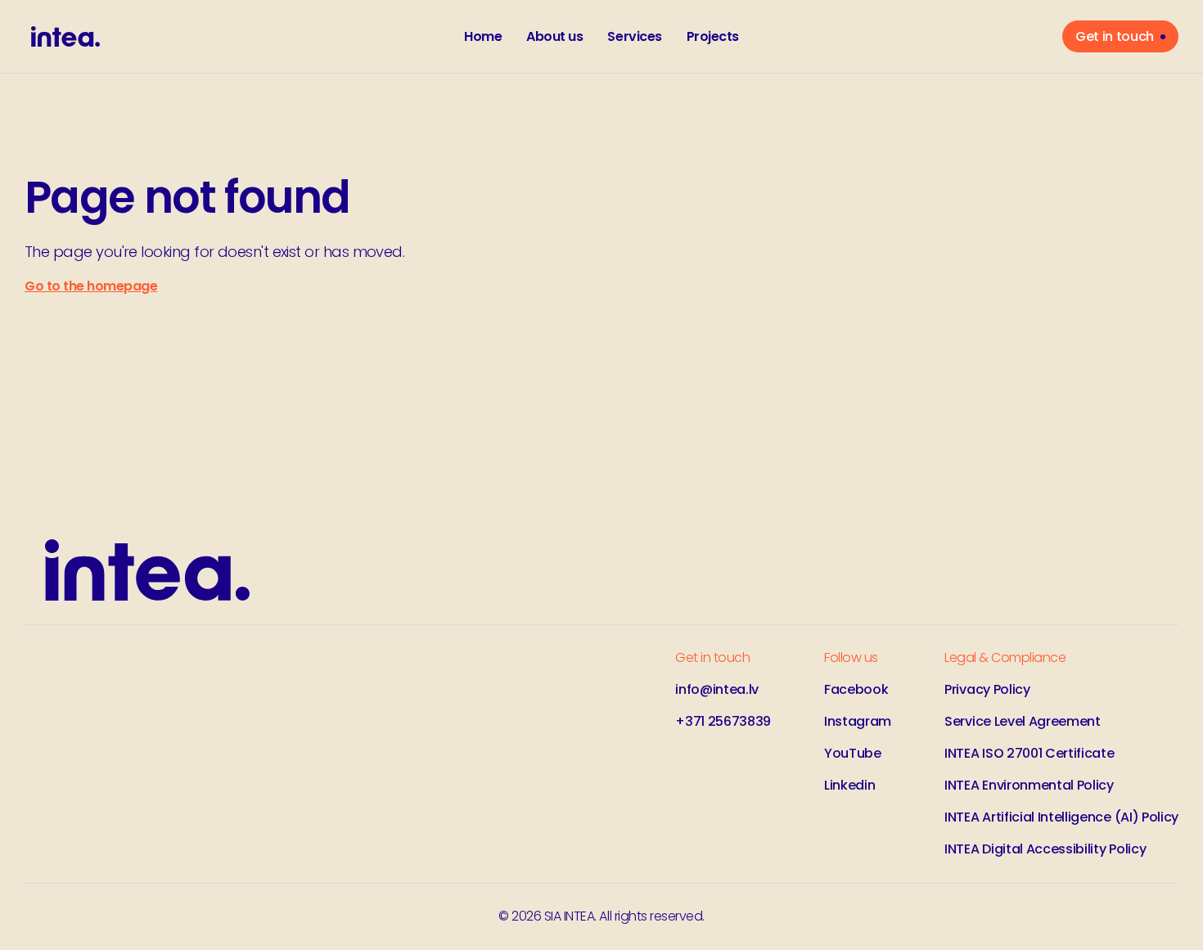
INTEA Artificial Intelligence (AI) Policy (1061, 817)
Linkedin (849, 785)
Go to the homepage (91, 286)
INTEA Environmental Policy (1029, 785)
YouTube (852, 753)
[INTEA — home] (65, 36)
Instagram (857, 721)
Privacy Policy (987, 689)
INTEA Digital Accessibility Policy (1045, 849)
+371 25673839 (723, 721)
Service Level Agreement (1022, 721)
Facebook (856, 689)
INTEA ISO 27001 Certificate (1029, 753)
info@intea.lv (717, 689)
